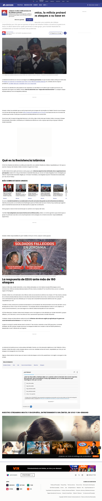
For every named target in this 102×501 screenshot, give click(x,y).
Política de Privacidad (55, 484)
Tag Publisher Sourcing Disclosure (53, 490)
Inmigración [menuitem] (28, 5)
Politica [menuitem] (20, 5)
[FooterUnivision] (12, 475)
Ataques (42, 365)
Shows (46, 1)
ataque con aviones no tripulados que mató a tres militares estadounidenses (24, 81)
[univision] (8, 5)
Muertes (36, 365)
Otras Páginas (26, 475)
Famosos (52, 1)
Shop (68, 1)
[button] (34, 56)
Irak (18, 365)
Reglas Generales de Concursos (54, 493)
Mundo (5, 198)
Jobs (66, 487)
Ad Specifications (72, 487)
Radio (63, 1)
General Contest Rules (67, 493)
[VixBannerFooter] (51, 468)
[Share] (65, 33)
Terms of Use (79, 484)
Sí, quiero (29, 19)
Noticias (41, 1)
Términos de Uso (71, 484)
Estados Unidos (7, 365)
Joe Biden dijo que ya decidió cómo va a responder (22, 83)
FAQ (83, 487)
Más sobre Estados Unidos (15, 181)
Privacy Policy (63, 484)
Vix (36, 1)
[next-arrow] (66, 191)
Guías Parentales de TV (90, 487)
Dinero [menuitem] (35, 5)
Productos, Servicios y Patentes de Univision (85, 490)
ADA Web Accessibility (54, 487)
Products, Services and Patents (68, 490)
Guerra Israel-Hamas (26, 365)
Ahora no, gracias (19, 19)
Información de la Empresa (89, 484)
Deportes (58, 1)
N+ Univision (10, 31)
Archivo (62, 487)
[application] (34, 56)
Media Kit (79, 487)
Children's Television (77, 493)
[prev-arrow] (1, 447)
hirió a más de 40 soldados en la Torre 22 (34, 112)
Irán (14, 365)
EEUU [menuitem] (40, 5)
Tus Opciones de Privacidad (89, 493)
